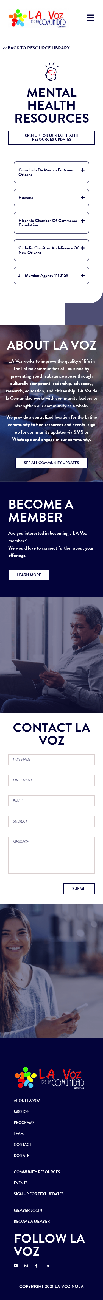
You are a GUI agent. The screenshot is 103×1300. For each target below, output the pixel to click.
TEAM (19, 1133)
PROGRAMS (24, 1122)
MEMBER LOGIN (28, 1210)
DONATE (21, 1155)
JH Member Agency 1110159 (43, 275)
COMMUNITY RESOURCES (37, 1172)
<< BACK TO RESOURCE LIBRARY (36, 48)
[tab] (51, 172)
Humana (25, 197)
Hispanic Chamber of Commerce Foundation (47, 222)
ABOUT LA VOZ (27, 1101)
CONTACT (22, 1144)
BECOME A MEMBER (32, 1221)
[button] (51, 138)
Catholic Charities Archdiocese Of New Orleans (48, 250)
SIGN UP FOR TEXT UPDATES (39, 1194)
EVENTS (21, 1183)
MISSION (22, 1112)
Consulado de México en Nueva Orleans (46, 172)
